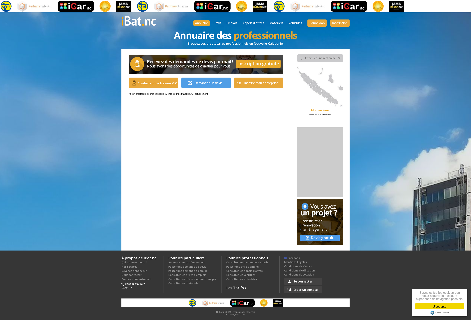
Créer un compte (305, 290)
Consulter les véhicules (240, 275)
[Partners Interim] (23, 6)
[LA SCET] (131, 6)
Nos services (129, 266)
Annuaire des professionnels (186, 262)
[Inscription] (206, 64)
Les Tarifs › (236, 287)
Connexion (317, 23)
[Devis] (320, 222)
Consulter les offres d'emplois (187, 275)
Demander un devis (208, 83)
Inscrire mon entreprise (261, 83)
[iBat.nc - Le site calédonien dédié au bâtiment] (138, 21)
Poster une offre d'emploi (242, 266)
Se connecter (303, 281)
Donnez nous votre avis (136, 279)
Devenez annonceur (134, 271)
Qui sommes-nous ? (134, 262)
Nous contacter (131, 275)
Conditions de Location (299, 274)
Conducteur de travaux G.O (157, 83)
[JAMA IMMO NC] (112, 6)
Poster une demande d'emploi (187, 271)
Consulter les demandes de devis (247, 262)
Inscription (340, 23)
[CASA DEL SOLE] (93, 6)
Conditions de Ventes (298, 266)
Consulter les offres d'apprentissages (192, 279)
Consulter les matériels (183, 283)
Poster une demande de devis (187, 266)
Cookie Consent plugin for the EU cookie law (440, 313)
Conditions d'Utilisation (299, 270)
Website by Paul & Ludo (235, 315)
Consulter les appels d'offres (244, 271)
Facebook (293, 258)
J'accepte (439, 306)
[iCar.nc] (64, 6)
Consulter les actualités (241, 279)
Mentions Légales (295, 262)
